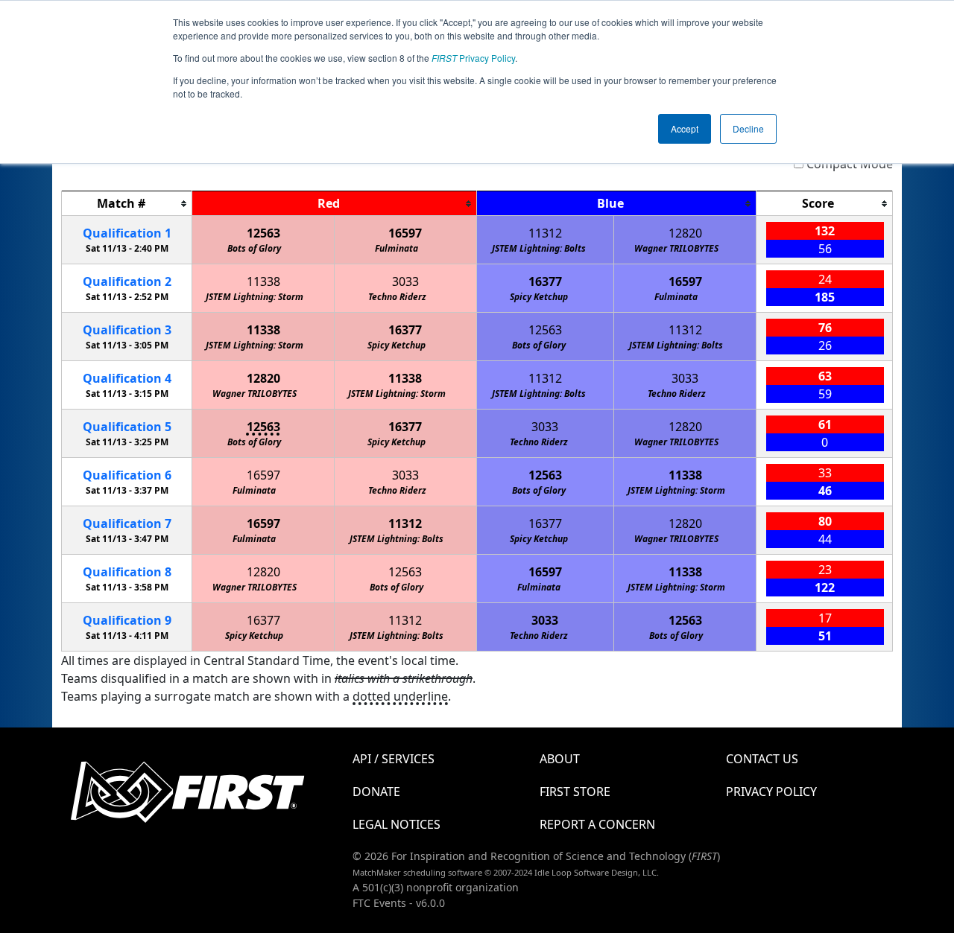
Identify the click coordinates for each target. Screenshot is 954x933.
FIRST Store (575, 791)
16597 (405, 233)
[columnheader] (127, 203)
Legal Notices (396, 824)
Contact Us (762, 759)
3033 (405, 281)
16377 (545, 281)
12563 (263, 233)
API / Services (394, 759)
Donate (376, 791)
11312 (545, 233)
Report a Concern (597, 824)
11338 (263, 281)
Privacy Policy (473, 57)
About (560, 759)
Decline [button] (748, 128)
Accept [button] (684, 128)
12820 (685, 233)
